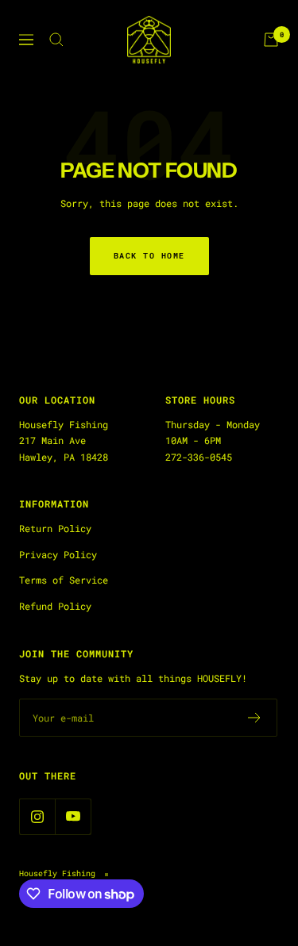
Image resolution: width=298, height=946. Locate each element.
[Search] (56, 40)
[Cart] (271, 40)
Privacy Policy (58, 554)
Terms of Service (63, 579)
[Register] (254, 717)
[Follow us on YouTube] (73, 816)
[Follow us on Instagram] (37, 816)
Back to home (149, 256)
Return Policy (55, 528)
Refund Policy (55, 605)
